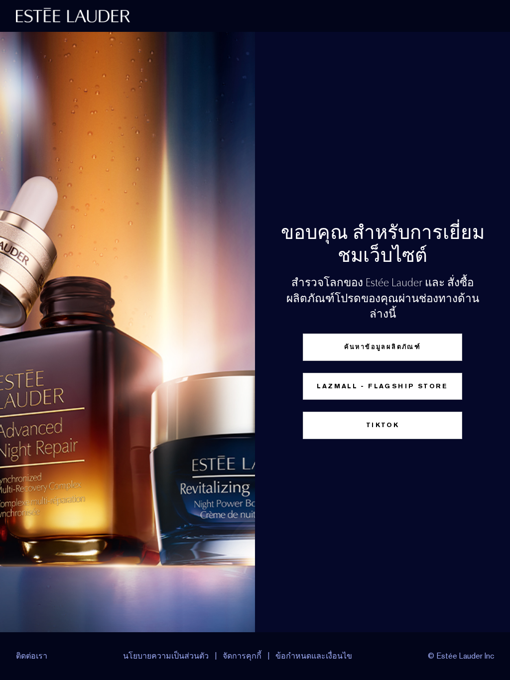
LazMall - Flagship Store (382, 386)
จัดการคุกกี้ (242, 656)
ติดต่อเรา (31, 656)
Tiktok (382, 425)
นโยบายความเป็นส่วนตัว (166, 656)
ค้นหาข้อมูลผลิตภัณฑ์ (382, 346)
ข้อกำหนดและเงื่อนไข (313, 656)
